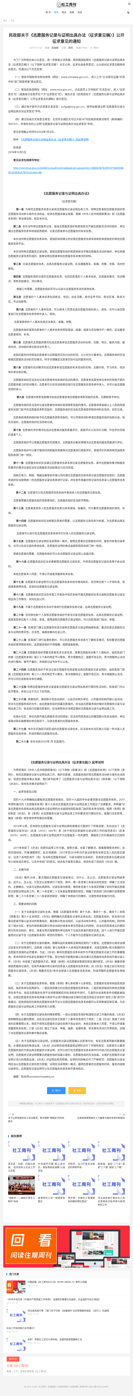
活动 (79, 12)
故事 (72, 12)
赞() (95, 47)
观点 (64, 12)
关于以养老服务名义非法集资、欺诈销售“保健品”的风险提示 (36, 1119)
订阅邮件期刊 (63, 1387)
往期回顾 (74, 1387)
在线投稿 (51, 1387)
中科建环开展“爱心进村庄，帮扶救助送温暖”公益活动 (51, 1167)
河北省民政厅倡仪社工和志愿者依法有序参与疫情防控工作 (111, 1201)
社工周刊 (66, 5)
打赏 (77, 1090)
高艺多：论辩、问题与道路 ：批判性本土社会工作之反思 (21, 1167)
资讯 (56, 12)
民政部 (55, 47)
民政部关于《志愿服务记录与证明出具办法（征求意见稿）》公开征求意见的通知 (79, 1103)
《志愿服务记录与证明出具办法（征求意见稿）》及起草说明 (55, 139)
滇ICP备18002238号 (98, 1387)
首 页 (48, 12)
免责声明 (84, 1387)
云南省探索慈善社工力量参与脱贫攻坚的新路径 (101, 1117)
